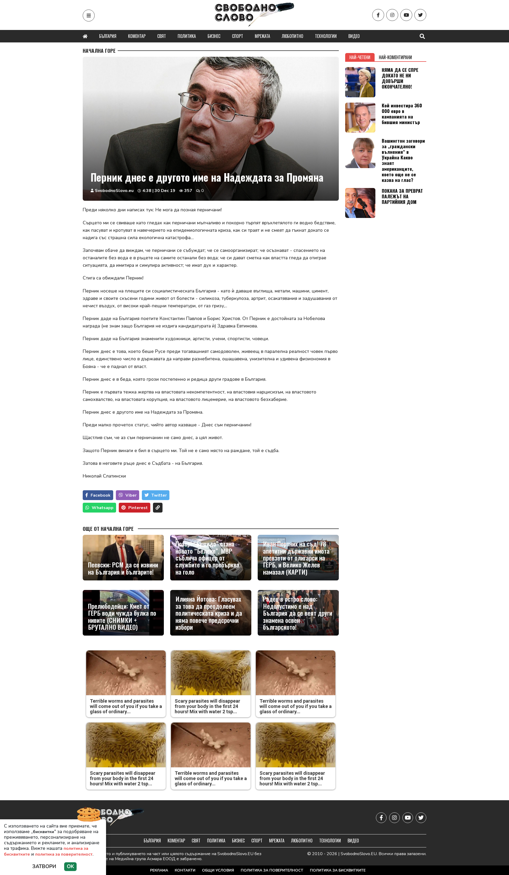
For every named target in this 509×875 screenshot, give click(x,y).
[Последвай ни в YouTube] (406, 15)
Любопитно (292, 36)
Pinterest (138, 508)
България (107, 36)
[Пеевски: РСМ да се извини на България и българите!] (123, 557)
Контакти (185, 870)
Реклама (159, 870)
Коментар (137, 36)
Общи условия (218, 870)
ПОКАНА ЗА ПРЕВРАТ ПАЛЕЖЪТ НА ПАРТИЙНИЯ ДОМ (402, 196)
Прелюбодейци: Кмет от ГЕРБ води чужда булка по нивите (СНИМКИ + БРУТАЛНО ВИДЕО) (122, 616)
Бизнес (214, 36)
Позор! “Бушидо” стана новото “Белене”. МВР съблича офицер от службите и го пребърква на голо (207, 557)
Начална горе (99, 51)
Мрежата (262, 36)
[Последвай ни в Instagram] (392, 15)
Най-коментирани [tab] (395, 57)
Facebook (101, 495)
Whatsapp (102, 508)
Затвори (44, 866)
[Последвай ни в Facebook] (378, 15)
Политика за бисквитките (338, 870)
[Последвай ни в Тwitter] (420, 15)
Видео (354, 36)
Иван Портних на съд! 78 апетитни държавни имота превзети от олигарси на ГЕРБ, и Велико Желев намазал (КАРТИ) (296, 557)
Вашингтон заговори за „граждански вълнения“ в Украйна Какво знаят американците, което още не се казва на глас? (403, 160)
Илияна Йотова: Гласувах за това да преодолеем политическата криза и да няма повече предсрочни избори (208, 612)
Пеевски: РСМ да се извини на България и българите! (123, 568)
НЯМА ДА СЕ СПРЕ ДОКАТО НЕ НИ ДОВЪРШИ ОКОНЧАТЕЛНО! (400, 78)
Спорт (237, 36)
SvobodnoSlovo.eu (114, 191)
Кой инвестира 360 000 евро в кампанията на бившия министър (402, 113)
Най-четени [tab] (359, 57)
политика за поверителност (64, 854)
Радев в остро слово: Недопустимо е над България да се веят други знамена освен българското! (297, 612)
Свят (161, 36)
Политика (187, 36)
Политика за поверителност (272, 870)
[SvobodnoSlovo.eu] (113, 818)
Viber (131, 495)
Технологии (326, 36)
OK (70, 866)
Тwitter (159, 495)
